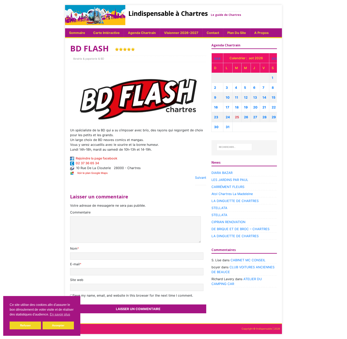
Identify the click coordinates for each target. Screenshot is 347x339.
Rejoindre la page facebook (95, 158)
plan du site (236, 33)
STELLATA (219, 208)
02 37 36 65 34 (86, 163)
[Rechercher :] (234, 147)
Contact (213, 33)
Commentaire (80, 212)
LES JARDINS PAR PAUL (229, 180)
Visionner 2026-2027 (181, 33)
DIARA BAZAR (222, 173)
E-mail (75, 264)
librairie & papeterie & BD (88, 58)
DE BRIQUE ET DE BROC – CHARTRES (240, 229)
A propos (261, 33)
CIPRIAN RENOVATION (228, 222)
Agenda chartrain (142, 33)
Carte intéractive (106, 33)
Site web (76, 280)
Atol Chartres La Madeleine (232, 194)
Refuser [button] (25, 325)
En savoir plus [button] (60, 314)
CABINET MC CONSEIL (248, 260)
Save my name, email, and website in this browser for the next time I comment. (133, 295)
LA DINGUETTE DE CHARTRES (235, 201)
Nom (73, 248)
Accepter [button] (58, 325)
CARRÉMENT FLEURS (227, 187)
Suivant (200, 178)
